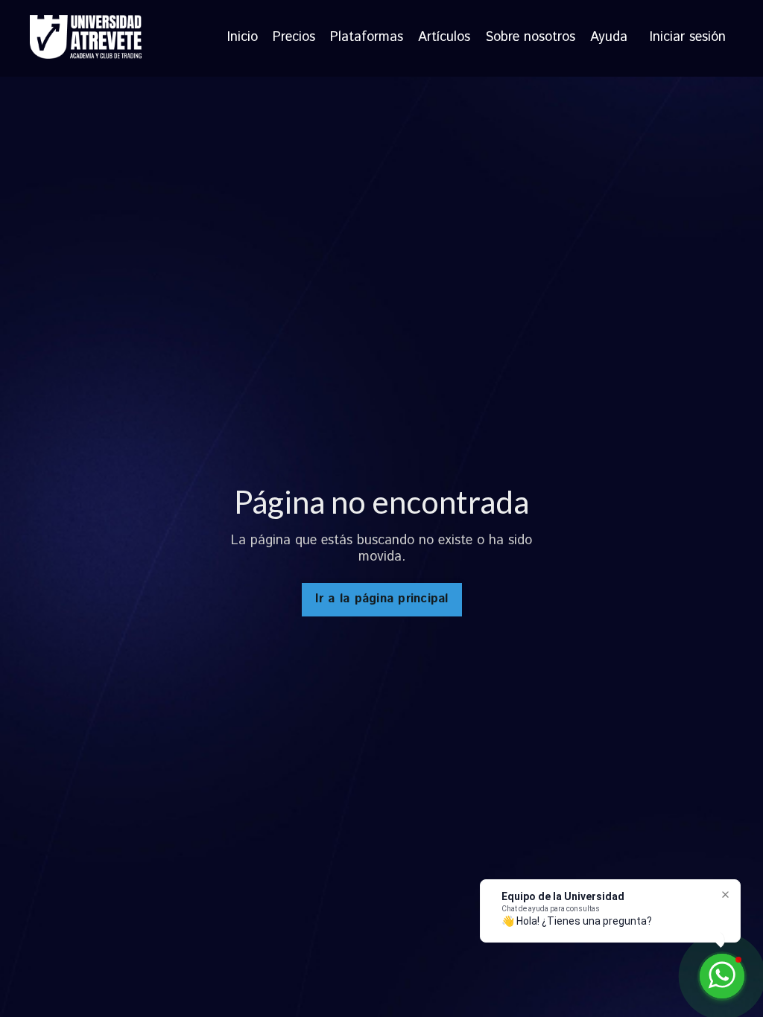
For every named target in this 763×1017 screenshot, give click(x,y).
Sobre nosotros (530, 38)
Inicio (242, 38)
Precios (294, 38)
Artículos (444, 38)
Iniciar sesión (688, 37)
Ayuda (608, 38)
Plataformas (366, 38)
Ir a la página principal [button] (382, 599)
